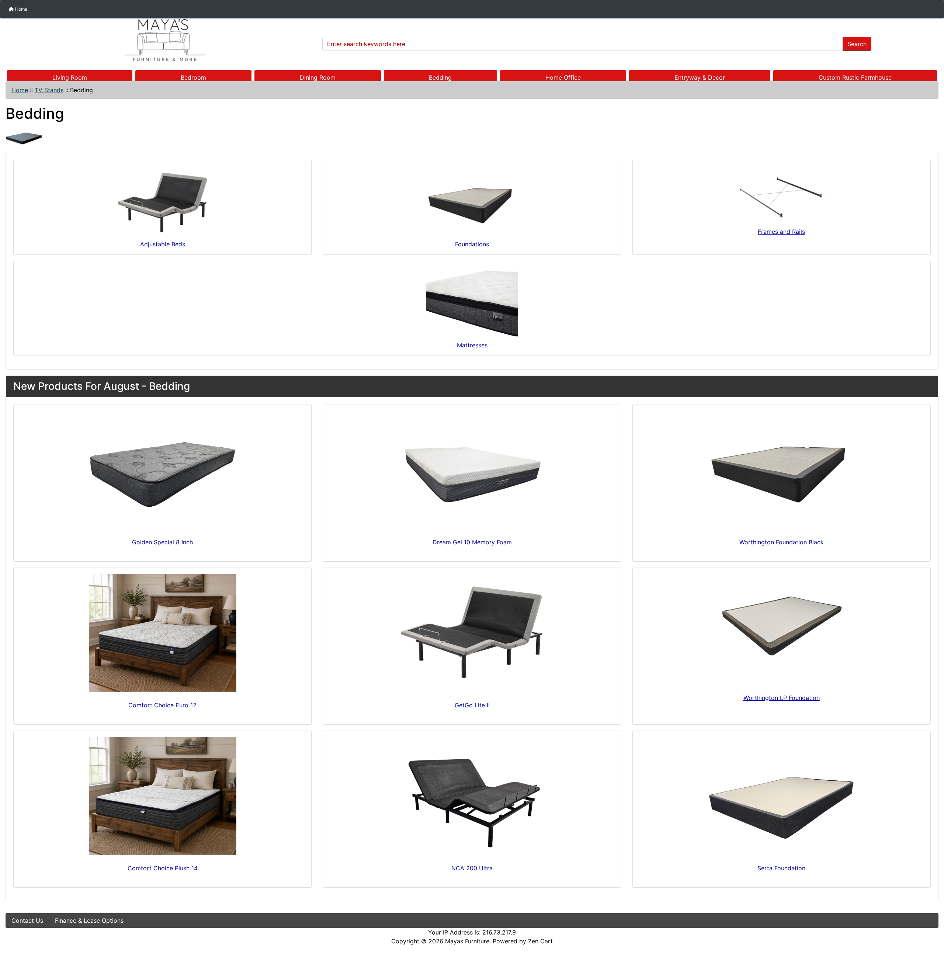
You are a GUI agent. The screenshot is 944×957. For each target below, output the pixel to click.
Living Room (69, 77)
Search (857, 44)
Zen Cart (540, 941)
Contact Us (27, 920)
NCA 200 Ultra (472, 868)
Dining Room (318, 77)
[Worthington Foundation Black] (781, 470)
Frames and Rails (781, 231)
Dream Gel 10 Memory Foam (472, 542)
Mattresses (472, 345)
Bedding (440, 77)
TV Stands (49, 90)
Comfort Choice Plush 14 (163, 868)
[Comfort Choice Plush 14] (162, 796)
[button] (930, 920)
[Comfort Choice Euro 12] (162, 633)
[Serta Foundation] (781, 796)
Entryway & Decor (699, 77)
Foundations (472, 244)
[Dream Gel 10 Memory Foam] (472, 470)
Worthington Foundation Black (781, 542)
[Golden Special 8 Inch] (162, 470)
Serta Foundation (781, 868)
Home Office (563, 77)
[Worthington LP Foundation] (781, 629)
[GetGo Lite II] (472, 633)
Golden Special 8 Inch (162, 542)
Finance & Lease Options (89, 920)
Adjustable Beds (162, 244)
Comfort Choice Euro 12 (162, 705)
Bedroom (193, 77)
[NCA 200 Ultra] (472, 796)
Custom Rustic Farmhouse (855, 77)
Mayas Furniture (467, 941)
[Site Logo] (161, 40)
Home (20, 9)
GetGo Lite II (472, 705)
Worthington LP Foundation (781, 697)
